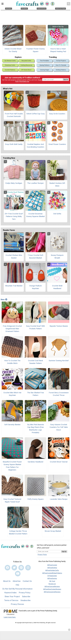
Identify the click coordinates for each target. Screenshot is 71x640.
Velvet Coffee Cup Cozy (35, 114)
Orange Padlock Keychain (35, 287)
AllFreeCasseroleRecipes (52, 592)
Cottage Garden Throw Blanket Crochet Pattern (18, 532)
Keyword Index (10, 592)
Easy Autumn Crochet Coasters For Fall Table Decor (59, 427)
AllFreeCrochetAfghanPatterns (52, 573)
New (3, 299)
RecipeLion (52, 584)
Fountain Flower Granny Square (35, 50)
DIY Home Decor (26, 70)
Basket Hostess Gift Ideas (57, 184)
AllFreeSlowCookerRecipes (52, 589)
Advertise (17, 581)
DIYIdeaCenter (52, 576)
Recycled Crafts (26, 60)
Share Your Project (12, 596)
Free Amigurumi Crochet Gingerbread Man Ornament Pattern (12, 328)
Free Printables (44, 60)
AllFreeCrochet (52, 565)
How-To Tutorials (61, 65)
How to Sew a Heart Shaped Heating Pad (58, 50)
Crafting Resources (26, 65)
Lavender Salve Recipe (58, 499)
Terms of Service (11, 600)
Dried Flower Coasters (57, 144)
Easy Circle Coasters (57, 114)
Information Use (24, 81)
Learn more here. (10, 617)
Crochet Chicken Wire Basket (14, 256)
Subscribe (26, 596)
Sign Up (66, 79)
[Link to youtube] (18, 573)
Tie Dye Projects (61, 60)
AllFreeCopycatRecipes (52, 586)
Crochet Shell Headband (57, 287)
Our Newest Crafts (10, 60)
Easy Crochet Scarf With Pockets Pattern (35, 327)
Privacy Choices (17, 604)
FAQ (17, 585)
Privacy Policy (24, 592)
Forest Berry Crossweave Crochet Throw (59, 394)
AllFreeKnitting (52, 568)
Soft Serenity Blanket (12, 424)
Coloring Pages (44, 70)
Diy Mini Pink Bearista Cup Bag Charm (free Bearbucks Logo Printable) (35, 428)
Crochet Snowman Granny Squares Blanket (35, 215)
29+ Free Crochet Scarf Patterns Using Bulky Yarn (14, 216)
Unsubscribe (26, 600)
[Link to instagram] (28, 567)
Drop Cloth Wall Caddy (13, 144)
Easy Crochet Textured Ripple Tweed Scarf (12, 500)
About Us (6, 581)
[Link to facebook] (7, 567)
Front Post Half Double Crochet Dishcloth (14, 115)
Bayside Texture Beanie (59, 326)
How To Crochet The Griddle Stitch (12, 361)
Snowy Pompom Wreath (57, 256)
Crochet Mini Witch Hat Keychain (12, 394)
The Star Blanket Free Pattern (35, 394)
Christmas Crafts (10, 65)
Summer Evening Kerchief (59, 360)
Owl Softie (57, 214)
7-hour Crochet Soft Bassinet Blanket (35, 256)
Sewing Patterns (44, 65)
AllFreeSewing (52, 578)
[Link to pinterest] (21, 567)
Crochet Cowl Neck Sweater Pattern (35, 361)
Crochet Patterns (10, 70)
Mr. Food (52, 581)
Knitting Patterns (61, 70)
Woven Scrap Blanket (53, 531)
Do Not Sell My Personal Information (17, 589)
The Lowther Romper (35, 183)
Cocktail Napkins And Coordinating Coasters (35, 145)
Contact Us (27, 581)
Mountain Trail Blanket (13, 286)
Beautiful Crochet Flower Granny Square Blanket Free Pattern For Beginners (12, 466)
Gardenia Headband (35, 462)
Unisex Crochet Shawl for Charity (13, 50)
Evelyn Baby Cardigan (13, 183)
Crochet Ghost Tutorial (58, 462)
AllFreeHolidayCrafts (52, 570)
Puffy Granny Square (35, 499)
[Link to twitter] (14, 567)
